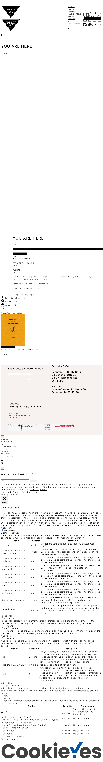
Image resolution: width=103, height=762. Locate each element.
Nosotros (71, 12)
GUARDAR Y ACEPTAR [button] (12, 736)
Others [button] (4, 695)
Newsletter (72, 21)
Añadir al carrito (20, 254)
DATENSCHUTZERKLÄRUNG (19, 415)
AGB (9, 411)
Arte (25, 295)
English (32, 295)
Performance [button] (8, 626)
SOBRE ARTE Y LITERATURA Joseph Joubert (20, 350)
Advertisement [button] (8, 683)
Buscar (33, 481)
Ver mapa (57, 380)
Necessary (9, 530)
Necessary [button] (6, 528)
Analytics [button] (6, 636)
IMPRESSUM (13, 413)
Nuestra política (38, 489)
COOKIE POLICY (14, 417)
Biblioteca (72, 16)
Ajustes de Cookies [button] (11, 492)
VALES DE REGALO (75, 14)
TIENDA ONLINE (74, 9)
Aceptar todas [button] (29, 492)
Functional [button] (6, 616)
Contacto (71, 19)
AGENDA (71, 7)
